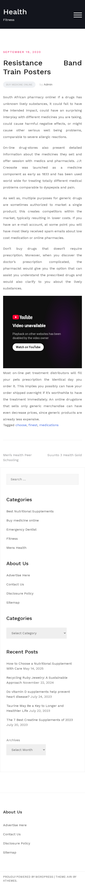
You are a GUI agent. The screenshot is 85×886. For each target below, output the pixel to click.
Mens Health (16, 548)
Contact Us (15, 584)
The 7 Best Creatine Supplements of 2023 (39, 720)
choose (21, 425)
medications (49, 425)
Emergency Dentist (21, 529)
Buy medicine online (19, 84)
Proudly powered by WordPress (28, 876)
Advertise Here (18, 575)
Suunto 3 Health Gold (64, 455)
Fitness (12, 539)
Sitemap (13, 602)
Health (15, 11)
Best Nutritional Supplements (30, 511)
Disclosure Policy (19, 593)
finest (32, 425)
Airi (69, 876)
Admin (48, 84)
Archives (13, 740)
